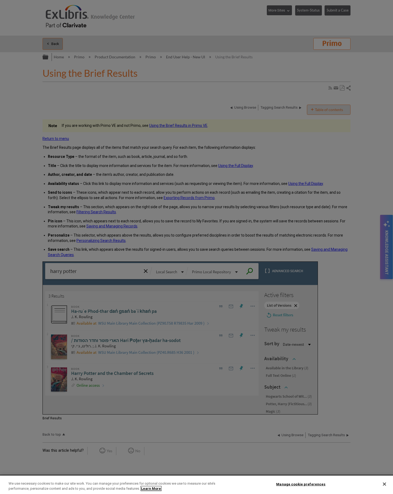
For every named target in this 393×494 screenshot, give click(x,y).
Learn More (151, 489)
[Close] (384, 484)
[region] (196, 485)
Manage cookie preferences (300, 484)
